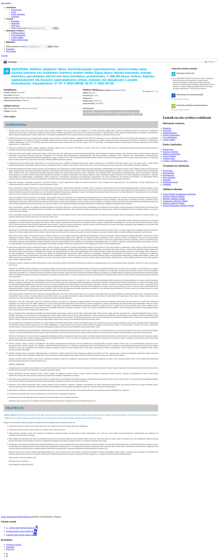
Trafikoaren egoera (170, 182)
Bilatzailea (15, 23)
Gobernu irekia (169, 158)
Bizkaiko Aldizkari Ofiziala (174, 199)
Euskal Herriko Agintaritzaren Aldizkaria (179, 194)
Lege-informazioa (18, 35)
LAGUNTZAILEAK (125, 114)
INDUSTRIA (88, 111)
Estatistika (167, 184)
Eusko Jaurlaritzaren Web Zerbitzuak (16, 517)
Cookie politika (17, 37)
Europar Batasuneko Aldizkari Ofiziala (178, 205)
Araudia (4, 56)
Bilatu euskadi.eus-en (19, 28)
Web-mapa (15, 26)
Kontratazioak (168, 175)
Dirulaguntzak (168, 173)
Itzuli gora (10, 549)
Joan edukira (6, 3)
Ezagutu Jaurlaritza (170, 152)
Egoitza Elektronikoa (19, 40)
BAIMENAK (137, 114)
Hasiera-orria (16, 10)
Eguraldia (167, 180)
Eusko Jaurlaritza (18, 14)
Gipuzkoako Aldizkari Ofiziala (175, 201)
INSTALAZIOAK (115, 111)
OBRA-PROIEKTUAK (110, 114)
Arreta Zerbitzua (169, 156)
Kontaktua (15, 21)
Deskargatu (149, 91)
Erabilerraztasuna (18, 33)
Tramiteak (15, 16)
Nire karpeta (11, 51)
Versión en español (13, 545)
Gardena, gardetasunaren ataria (175, 161)
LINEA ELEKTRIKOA (101, 111)
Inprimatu (211, 62)
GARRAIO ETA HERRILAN (92, 114)
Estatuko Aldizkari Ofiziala (174, 203)
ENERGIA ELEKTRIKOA (130, 111)
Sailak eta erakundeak (171, 154)
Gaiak (13, 12)
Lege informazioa (170, 137)
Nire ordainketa (169, 177)
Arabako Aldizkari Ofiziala (174, 196)
